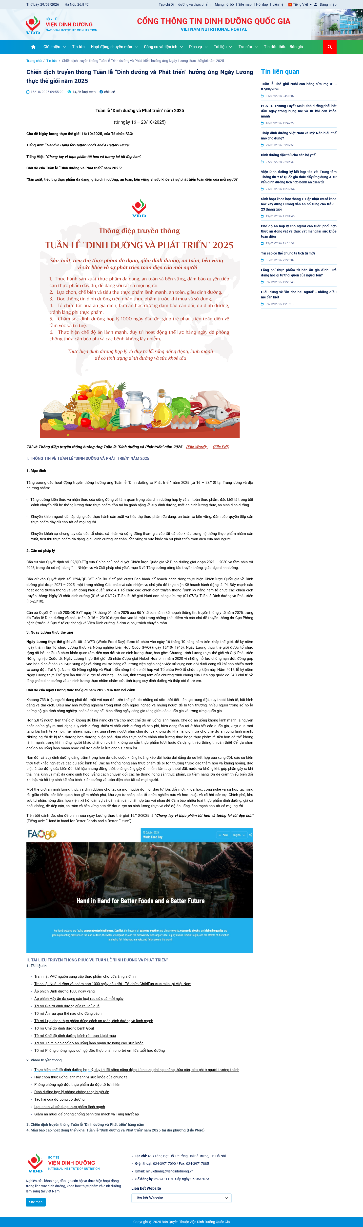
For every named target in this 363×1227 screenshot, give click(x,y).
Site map (245, 4)
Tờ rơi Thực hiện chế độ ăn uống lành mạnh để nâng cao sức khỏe (88, 1043)
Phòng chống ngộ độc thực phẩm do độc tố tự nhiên (77, 1084)
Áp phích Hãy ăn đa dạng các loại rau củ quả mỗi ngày (78, 998)
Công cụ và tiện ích (160, 46)
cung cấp (76, 976)
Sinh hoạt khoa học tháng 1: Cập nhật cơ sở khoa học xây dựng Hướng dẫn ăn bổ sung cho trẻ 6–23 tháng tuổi (299, 204)
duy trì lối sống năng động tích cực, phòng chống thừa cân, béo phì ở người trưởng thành (167, 1070)
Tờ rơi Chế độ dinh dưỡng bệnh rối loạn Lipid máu (75, 1035)
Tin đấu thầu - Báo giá (283, 46)
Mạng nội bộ (225, 4)
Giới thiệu (51, 46)
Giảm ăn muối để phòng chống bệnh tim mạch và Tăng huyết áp (86, 1114)
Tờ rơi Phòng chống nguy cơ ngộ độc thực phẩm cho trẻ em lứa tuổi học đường (99, 1050)
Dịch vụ (195, 46)
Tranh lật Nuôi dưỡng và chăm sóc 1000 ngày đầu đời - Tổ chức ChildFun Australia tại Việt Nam (112, 984)
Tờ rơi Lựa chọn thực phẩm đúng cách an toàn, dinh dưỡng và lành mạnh (93, 1021)
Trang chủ (34, 61)
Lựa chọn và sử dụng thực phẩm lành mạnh (69, 1107)
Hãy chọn (42, 1077)
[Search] (330, 47)
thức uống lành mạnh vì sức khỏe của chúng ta (88, 1077)
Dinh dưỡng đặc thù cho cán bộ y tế (288, 155)
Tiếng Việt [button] (300, 4)
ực (90, 976)
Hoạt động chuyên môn (111, 46)
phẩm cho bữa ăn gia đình (114, 976)
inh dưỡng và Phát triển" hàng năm (115, 1124)
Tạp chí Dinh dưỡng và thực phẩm (185, 4)
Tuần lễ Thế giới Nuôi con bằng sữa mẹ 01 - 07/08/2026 (299, 86)
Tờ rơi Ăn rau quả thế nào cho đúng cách (67, 1013)
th (86, 976)
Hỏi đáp (262, 4)
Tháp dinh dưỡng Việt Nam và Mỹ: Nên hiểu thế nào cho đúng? (299, 135)
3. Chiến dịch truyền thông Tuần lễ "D (56, 1124)
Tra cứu (245, 46)
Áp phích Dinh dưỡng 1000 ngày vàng (64, 991)
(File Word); (197, 447)
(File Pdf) (221, 447)
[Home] (33, 47)
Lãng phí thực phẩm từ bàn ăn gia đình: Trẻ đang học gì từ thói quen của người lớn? (299, 272)
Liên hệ (278, 4)
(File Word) (195, 1130)
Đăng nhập (328, 4)
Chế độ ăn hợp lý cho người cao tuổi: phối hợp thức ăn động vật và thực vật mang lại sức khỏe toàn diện (299, 231)
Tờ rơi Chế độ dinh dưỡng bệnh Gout (64, 1028)
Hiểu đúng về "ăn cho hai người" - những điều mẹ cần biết (299, 294)
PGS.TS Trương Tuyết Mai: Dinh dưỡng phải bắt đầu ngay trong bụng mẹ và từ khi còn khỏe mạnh (299, 111)
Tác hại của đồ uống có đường (59, 1099)
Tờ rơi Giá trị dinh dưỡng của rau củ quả (67, 1006)
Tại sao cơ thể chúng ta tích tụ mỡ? (288, 253)
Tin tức (78, 46)
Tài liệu (220, 46)
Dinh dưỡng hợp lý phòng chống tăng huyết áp (71, 1092)
